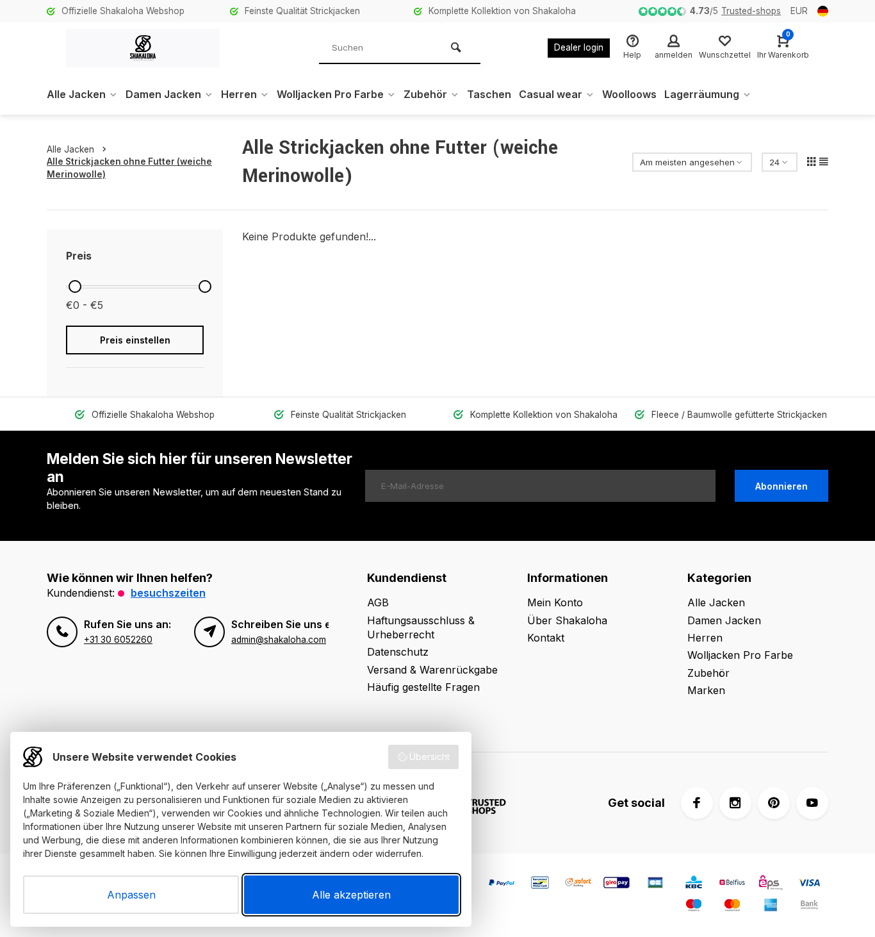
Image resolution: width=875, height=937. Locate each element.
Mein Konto (555, 602)
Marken (706, 690)
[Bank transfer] (809, 906)
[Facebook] (697, 803)
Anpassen (131, 894)
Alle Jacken (76, 94)
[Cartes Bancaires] (655, 884)
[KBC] (694, 884)
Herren (239, 94)
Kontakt (545, 637)
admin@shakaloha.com (278, 639)
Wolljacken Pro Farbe (330, 94)
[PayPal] (502, 884)
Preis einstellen (135, 340)
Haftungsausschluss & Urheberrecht (421, 627)
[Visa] (809, 884)
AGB (378, 602)
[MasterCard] (732, 906)
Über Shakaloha (567, 620)
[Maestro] (694, 906)
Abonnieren (781, 486)
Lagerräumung (701, 94)
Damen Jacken (163, 94)
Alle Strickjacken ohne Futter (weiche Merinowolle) (129, 167)
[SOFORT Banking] (578, 884)
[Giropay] (617, 884)
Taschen (489, 94)
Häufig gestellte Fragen (423, 687)
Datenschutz (398, 651)
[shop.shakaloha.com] (143, 48)
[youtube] (812, 803)
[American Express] (771, 906)
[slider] (75, 286)
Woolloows (629, 94)
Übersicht (429, 756)
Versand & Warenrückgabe (432, 669)
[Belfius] (732, 884)
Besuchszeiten (168, 592)
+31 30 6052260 (118, 639)
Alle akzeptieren (351, 894)
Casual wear (550, 94)
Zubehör (425, 94)
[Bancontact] (540, 884)
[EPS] (771, 884)
